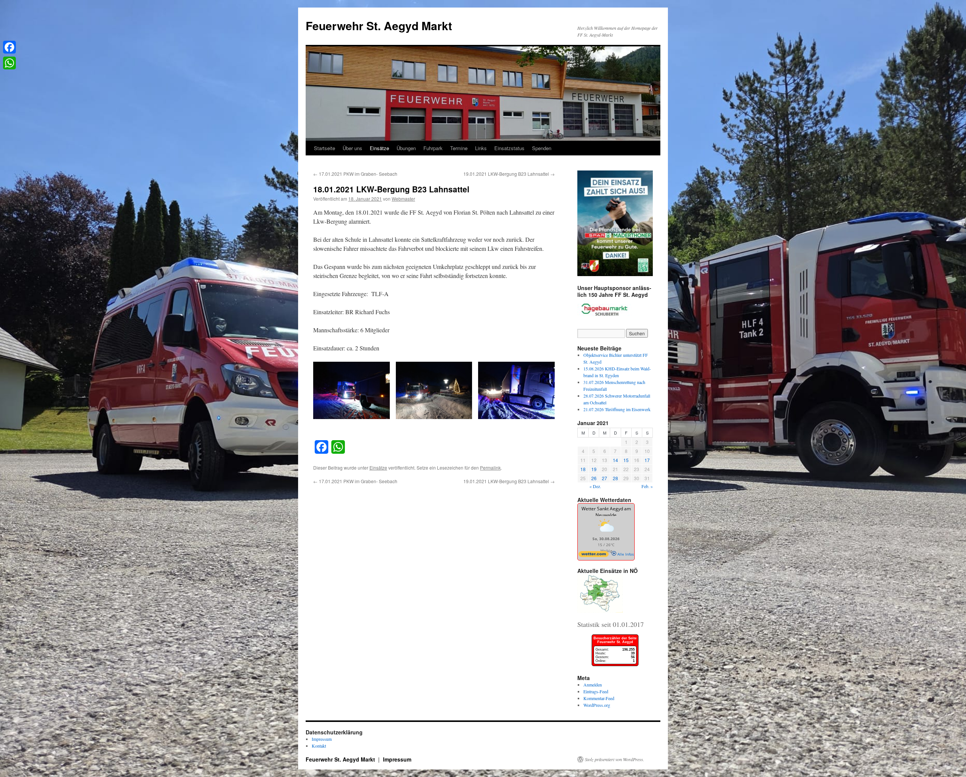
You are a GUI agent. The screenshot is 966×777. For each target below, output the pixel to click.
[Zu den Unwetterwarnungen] (606, 533)
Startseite (324, 148)
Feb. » (647, 486)
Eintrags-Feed (595, 691)
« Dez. (595, 486)
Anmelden (592, 685)
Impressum (322, 739)
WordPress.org (596, 705)
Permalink (490, 467)
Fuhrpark (433, 148)
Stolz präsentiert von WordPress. (614, 759)
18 (583, 469)
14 (615, 460)
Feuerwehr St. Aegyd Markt (379, 25)
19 (594, 469)
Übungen (406, 148)
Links (481, 148)
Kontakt (319, 746)
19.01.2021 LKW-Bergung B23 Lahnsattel (509, 173)
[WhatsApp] (9, 63)
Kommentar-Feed (598, 698)
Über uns (352, 148)
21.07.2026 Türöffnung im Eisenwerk (617, 409)
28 (615, 478)
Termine (459, 148)
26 (594, 478)
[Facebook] (9, 47)
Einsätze (379, 148)
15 (626, 460)
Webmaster (403, 198)
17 (647, 460)
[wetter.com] (593, 555)
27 (604, 478)
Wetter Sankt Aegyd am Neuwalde (606, 511)
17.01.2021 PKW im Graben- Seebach (355, 173)
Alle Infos (625, 554)
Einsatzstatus (509, 148)
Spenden (541, 148)
